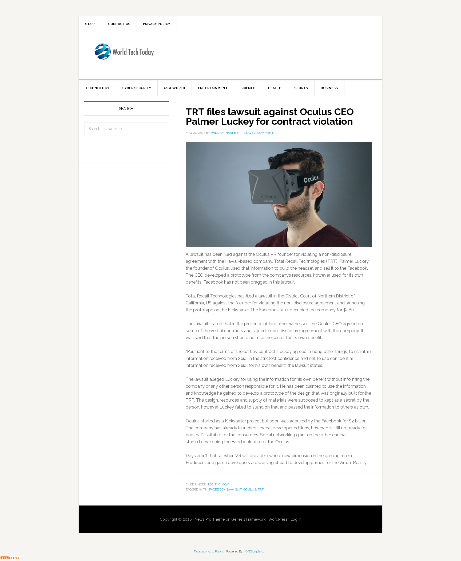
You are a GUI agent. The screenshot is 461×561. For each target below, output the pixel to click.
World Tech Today (124, 55)
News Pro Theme (210, 519)
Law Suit (234, 489)
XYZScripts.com (256, 551)
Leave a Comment (258, 133)
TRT (261, 489)
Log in (296, 519)
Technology (218, 484)
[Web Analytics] (10, 557)
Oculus (249, 489)
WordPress (278, 519)
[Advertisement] (274, 55)
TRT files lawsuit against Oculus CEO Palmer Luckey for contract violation (270, 116)
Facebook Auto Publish (209, 551)
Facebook (217, 489)
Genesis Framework (248, 519)
